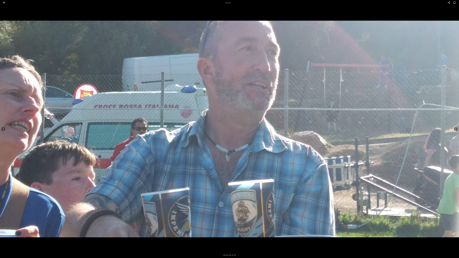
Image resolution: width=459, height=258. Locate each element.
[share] (449, 3)
